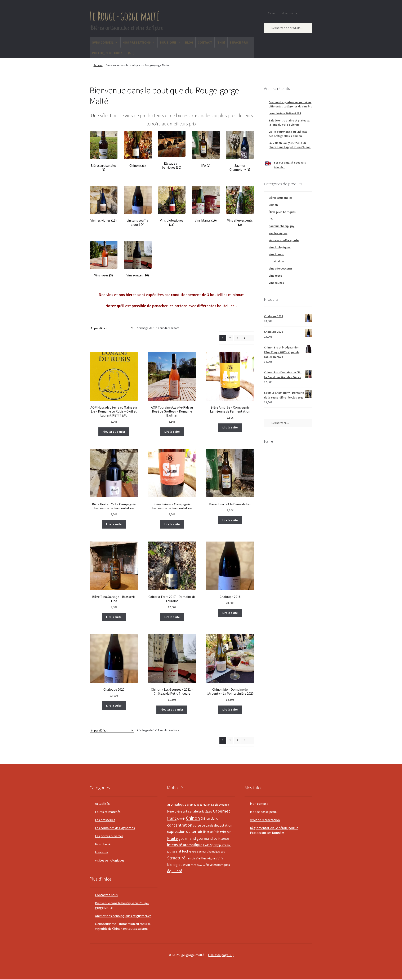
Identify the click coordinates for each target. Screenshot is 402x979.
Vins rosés (275, 275)
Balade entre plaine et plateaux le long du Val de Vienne (289, 122)
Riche (186, 851)
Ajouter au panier (114, 431)
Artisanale (208, 804)
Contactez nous (106, 895)
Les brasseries (105, 820)
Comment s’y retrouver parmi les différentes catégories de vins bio (290, 104)
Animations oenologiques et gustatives (123, 916)
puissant (174, 851)
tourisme (101, 852)
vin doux (279, 261)
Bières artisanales (280, 198)
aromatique (177, 804)
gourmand (187, 838)
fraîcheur (225, 832)
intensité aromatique (184, 844)
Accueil (98, 65)
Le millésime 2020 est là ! (285, 113)
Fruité (172, 838)
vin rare (191, 865)
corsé (197, 825)
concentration (179, 825)
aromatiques (194, 804)
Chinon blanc (209, 818)
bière (170, 811)
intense (223, 838)
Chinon (273, 205)
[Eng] (220, 42)
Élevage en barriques (282, 212)
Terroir (190, 858)
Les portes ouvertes (109, 836)
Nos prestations (136, 42)
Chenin (181, 818)
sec (223, 851)
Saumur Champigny (281, 226)
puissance (225, 845)
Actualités (102, 803)
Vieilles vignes (278, 233)
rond (194, 851)
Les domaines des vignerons (115, 828)
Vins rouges (276, 283)
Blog (189, 42)
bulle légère (205, 811)
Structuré (176, 858)
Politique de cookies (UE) (113, 53)
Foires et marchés (108, 812)
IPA (271, 219)
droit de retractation (265, 820)
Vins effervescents (280, 268)
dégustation (223, 825)
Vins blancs (276, 254)
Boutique (168, 42)
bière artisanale (186, 811)
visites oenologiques (109, 860)
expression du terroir (184, 831)
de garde (207, 825)
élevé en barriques (218, 865)
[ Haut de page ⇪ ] (221, 955)
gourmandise (207, 838)
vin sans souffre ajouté (284, 240)
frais (216, 832)
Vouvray (201, 865)
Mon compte (289, 13)
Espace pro (238, 42)
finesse (208, 832)
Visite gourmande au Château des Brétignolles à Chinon (288, 134)
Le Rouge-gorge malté (124, 15)
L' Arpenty (213, 845)
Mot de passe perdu (263, 812)
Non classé (103, 844)
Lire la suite (172, 431)
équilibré (174, 870)
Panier (272, 13)
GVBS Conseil (102, 42)
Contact (205, 42)
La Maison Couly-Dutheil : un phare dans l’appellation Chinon (290, 145)
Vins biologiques (279, 247)
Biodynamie (222, 804)
